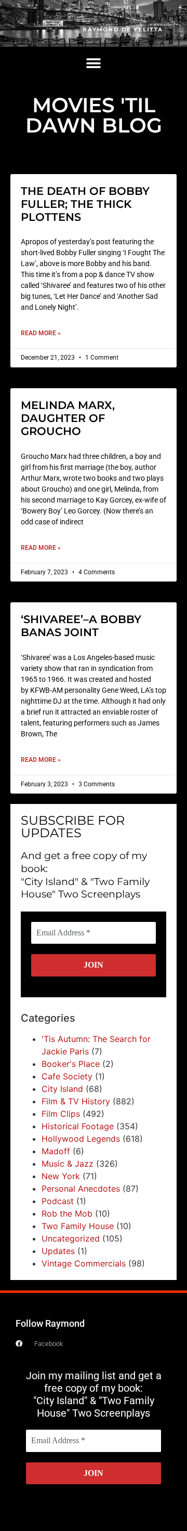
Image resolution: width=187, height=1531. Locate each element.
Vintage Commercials (84, 1263)
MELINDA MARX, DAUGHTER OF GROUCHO (68, 418)
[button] (93, 63)
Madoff (56, 1151)
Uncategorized (71, 1238)
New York (61, 1176)
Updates (58, 1251)
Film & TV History (76, 1101)
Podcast (58, 1201)
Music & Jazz (68, 1163)
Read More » (41, 333)
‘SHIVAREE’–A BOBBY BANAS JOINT (81, 626)
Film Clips (61, 1113)
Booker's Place (71, 1064)
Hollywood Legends (81, 1138)
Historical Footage (78, 1126)
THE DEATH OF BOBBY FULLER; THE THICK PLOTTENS (85, 203)
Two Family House (78, 1226)
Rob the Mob (67, 1213)
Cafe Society (67, 1076)
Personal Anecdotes (81, 1188)
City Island (62, 1089)
